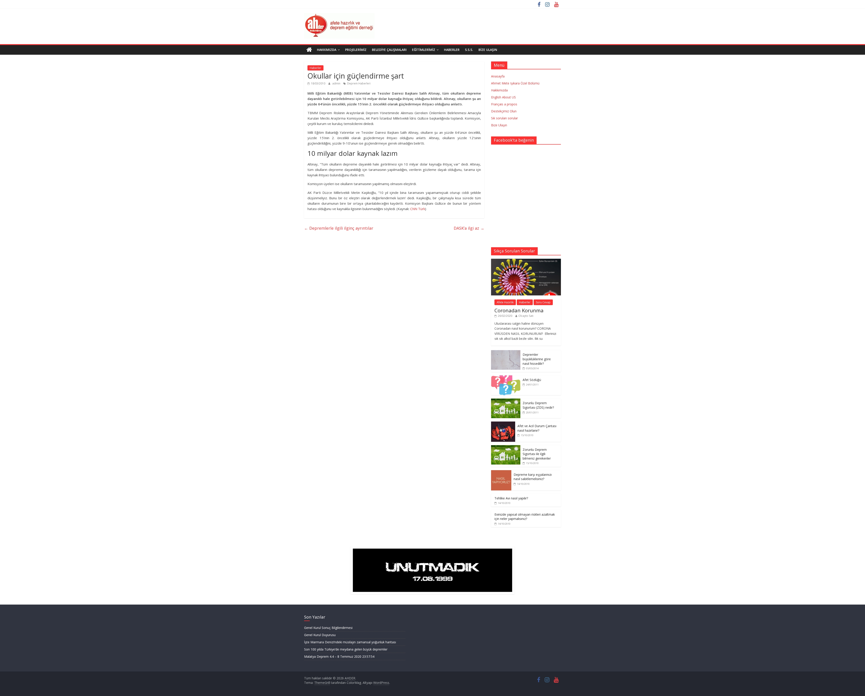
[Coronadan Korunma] (526, 261)
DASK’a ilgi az (469, 228)
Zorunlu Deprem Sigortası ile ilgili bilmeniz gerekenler (537, 453)
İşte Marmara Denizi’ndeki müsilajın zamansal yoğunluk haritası (350, 642)
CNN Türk (417, 208)
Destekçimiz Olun (504, 111)
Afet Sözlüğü (532, 380)
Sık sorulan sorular (504, 118)
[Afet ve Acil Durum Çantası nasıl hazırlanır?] (503, 424)
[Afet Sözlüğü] (505, 378)
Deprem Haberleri (359, 83)
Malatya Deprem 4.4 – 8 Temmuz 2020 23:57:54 (339, 656)
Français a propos (504, 104)
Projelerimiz (355, 50)
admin (336, 83)
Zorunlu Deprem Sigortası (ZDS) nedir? (538, 405)
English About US (503, 97)
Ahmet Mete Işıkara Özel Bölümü (515, 83)
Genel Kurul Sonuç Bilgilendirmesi (328, 628)
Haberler (452, 50)
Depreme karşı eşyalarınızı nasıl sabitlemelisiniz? (533, 476)
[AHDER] (309, 49)
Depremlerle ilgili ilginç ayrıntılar (338, 228)
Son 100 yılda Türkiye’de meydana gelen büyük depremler (345, 649)
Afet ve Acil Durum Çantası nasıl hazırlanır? (536, 428)
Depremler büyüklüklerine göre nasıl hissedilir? (537, 358)
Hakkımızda (326, 50)
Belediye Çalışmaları (389, 50)
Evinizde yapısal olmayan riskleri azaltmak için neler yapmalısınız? (524, 516)
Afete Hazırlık (505, 302)
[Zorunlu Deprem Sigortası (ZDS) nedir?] (505, 401)
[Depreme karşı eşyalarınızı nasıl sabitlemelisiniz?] (501, 472)
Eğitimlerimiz (423, 50)
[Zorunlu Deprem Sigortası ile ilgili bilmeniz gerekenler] (505, 447)
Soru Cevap (543, 302)
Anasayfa (498, 76)
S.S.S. (469, 50)
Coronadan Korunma (519, 310)
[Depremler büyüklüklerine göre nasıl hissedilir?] (505, 352)
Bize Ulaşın (487, 50)
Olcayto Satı (525, 316)
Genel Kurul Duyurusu (320, 635)
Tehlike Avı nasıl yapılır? (511, 498)
